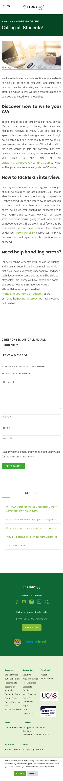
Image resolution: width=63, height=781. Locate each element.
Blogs (25, 705)
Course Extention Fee (12, 704)
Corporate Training (27, 689)
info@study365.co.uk (33, 749)
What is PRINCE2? (15, 545)
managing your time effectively (22, 294)
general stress (28, 299)
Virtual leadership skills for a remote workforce (31, 536)
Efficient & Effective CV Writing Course (27, 163)
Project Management (46, 676)
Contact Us (28, 713)
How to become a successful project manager (31, 528)
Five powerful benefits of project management (31, 519)
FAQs (25, 709)
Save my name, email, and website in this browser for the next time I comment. (31, 454)
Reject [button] (32, 773)
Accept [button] (20, 773)
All (11, 21)
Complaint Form (12, 694)
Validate (29, 627)
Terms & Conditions (28, 700)
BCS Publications (12, 678)
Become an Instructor (10, 689)
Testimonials (11, 682)
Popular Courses (30, 678)
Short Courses (29, 694)
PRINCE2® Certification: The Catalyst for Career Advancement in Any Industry (31, 508)
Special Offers (11, 674)
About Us (27, 674)
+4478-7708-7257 (13, 749)
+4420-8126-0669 (13, 727)
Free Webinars (29, 682)
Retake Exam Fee (13, 709)
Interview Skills (25, 233)
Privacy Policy (11, 698)
